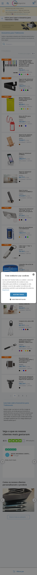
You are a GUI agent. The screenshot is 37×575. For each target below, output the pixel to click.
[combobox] (33, 274)
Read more (5, 290)
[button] (18, 299)
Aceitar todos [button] (18, 294)
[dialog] (18, 287)
